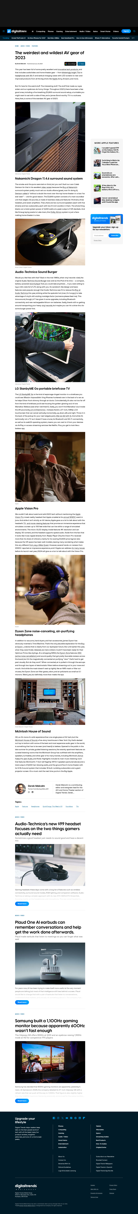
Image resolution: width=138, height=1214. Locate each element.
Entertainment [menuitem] (71, 31)
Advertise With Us (64, 1163)
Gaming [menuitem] (59, 31)
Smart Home (62, 1140)
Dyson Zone (65, 653)
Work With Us (94, 1189)
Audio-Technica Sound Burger (34, 280)
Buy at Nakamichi (70, 187)
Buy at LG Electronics (36, 410)
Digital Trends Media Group (27, 1205)
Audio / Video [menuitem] (84, 31)
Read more (22, 904)
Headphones (35, 806)
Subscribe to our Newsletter (105, 1156)
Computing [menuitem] (40, 31)
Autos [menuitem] (95, 31)
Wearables (100, 1130)
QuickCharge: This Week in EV (52, 806)
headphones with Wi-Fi (24, 75)
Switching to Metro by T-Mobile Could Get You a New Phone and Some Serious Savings (111, 163)
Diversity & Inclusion (96, 1193)
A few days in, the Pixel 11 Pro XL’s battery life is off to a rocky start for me (110, 188)
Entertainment (63, 1144)
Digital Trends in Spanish (104, 1167)
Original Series (101, 1147)
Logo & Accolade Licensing (67, 1171)
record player (34, 283)
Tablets (98, 1126)
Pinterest (75, 1118)
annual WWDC (69, 517)
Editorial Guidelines (64, 1167)
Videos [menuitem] (116, 31)
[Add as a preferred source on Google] (70, 64)
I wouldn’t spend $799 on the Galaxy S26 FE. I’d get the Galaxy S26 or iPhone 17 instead (110, 151)
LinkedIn (80, 1118)
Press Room (112, 1189)
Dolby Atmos (56, 212)
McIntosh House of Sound (26, 740)
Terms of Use (94, 1197)
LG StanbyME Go (26, 394)
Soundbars (69, 806)
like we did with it (64, 416)
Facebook (54, 1118)
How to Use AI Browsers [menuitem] (84, 38)
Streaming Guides (102, 1137)
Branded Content (101, 1160)
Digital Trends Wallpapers (104, 1163)
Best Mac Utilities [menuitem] (53, 38)
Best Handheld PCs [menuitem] (67, 38)
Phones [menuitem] (51, 31)
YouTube (67, 1118)
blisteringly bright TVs (71, 72)
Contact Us (62, 1160)
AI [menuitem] (32, 31)
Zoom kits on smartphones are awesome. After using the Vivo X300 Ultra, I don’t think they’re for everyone (110, 178)
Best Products (101, 1140)
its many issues (78, 548)
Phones (60, 1126)
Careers (93, 1185)
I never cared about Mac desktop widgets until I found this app (110, 200)
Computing (62, 1130)
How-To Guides (101, 1144)
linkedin (32, 792)
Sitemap (111, 1193)
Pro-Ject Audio (26, 758)
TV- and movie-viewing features (36, 523)
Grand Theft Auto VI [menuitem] (18, 38)
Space (98, 1133)
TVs (77, 806)
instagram (29, 792)
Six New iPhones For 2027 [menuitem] (36, 38)
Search (134, 31)
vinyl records (47, 305)
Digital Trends (14, 34)
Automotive (62, 1147)
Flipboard (84, 1118)
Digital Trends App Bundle (104, 1171)
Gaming (61, 1133)
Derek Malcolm (21, 64)
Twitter (62, 1118)
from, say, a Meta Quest (39, 545)
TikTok (71, 1118)
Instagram (58, 1118)
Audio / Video (63, 1137)
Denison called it (22, 193)
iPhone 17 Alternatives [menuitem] (102, 38)
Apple (54, 78)
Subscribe (114, 235)
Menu (3, 31)
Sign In (126, 31)
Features (25, 806)
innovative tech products (68, 69)
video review (46, 187)
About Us (61, 1156)
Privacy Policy (98, 240)
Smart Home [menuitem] (105, 31)
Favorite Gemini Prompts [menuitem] (121, 38)
